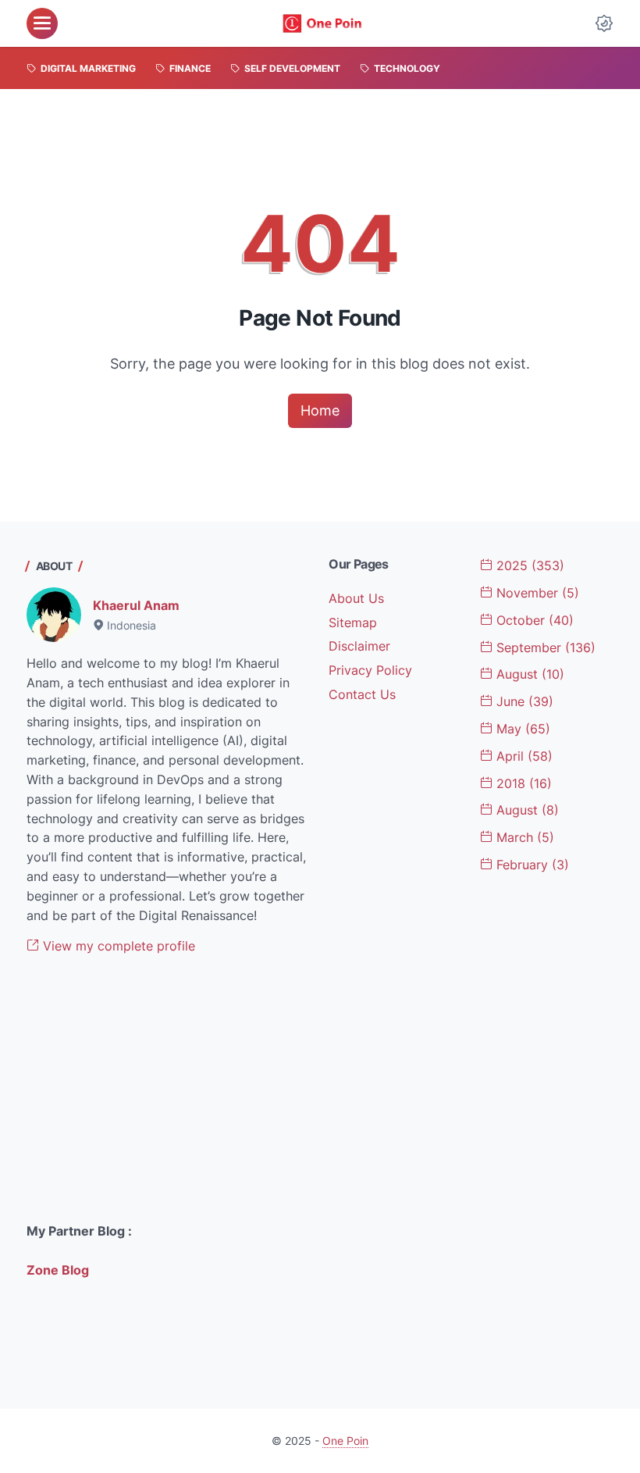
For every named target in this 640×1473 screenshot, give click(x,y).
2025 (528, 565)
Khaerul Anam (136, 605)
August (528, 674)
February (530, 864)
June (522, 701)
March (523, 837)
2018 (522, 783)
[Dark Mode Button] (604, 23)
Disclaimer (359, 646)
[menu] (42, 23)
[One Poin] (322, 23)
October (533, 620)
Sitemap (353, 622)
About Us (356, 598)
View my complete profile (117, 946)
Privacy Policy (370, 670)
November (535, 593)
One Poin (345, 1440)
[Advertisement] (169, 1088)
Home (320, 410)
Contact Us (362, 694)
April (522, 756)
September (544, 647)
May (521, 728)
